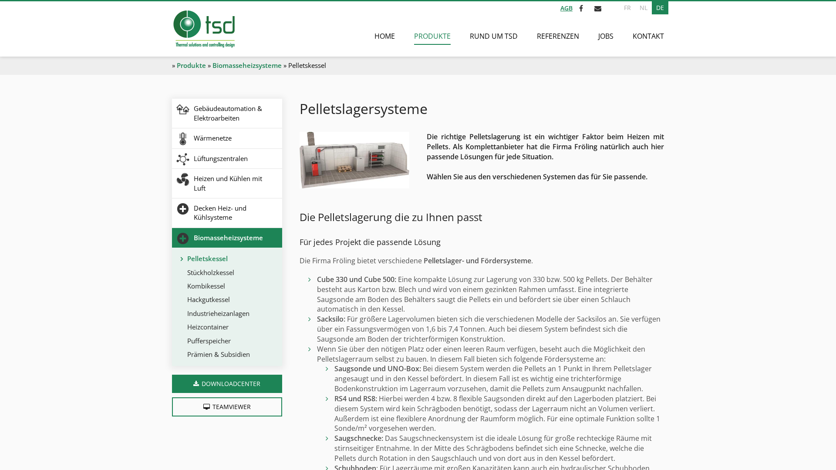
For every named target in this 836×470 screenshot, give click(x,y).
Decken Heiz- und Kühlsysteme (220, 213)
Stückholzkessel (210, 272)
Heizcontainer (208, 326)
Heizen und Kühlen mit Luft (228, 183)
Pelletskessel (207, 258)
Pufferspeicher (209, 340)
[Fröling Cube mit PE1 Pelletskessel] (354, 160)
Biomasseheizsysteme (247, 65)
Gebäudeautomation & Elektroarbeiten (228, 113)
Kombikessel (206, 286)
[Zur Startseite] (203, 29)
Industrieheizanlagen (218, 313)
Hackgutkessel (208, 299)
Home (384, 36)
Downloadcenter (231, 383)
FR (627, 7)
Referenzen (558, 36)
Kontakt (648, 36)
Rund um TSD (494, 36)
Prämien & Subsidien (218, 354)
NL (643, 7)
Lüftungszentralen (221, 158)
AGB (566, 8)
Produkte (432, 36)
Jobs (606, 36)
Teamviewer (231, 407)
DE (660, 7)
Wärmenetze (213, 138)
